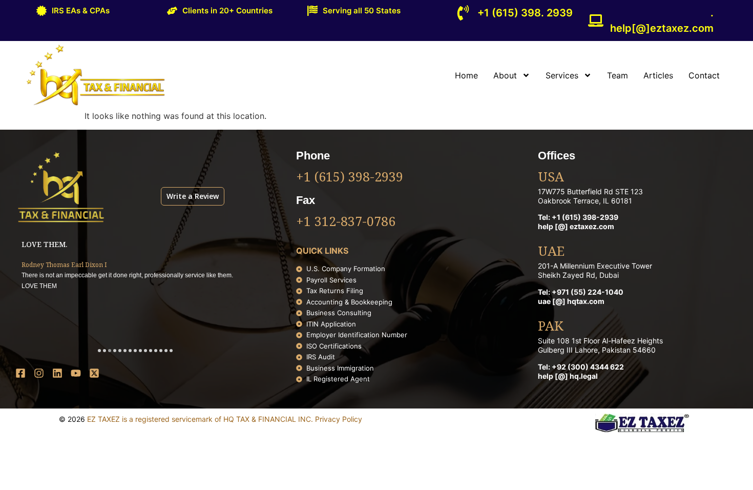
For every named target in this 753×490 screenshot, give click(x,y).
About (505, 75)
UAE (551, 252)
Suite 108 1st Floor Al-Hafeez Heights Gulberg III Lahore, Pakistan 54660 (600, 345)
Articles (658, 75)
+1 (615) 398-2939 (349, 178)
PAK (550, 327)
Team (617, 75)
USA (551, 178)
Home (466, 75)
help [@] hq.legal (568, 376)
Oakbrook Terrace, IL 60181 (585, 200)
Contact (704, 75)
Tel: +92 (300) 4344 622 (581, 366)
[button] (99, 350)
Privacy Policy (338, 419)
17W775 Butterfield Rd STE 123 (590, 191)
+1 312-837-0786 (345, 222)
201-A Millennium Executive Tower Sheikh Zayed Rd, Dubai (595, 270)
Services (562, 75)
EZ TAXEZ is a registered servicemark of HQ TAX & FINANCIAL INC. (201, 419)
